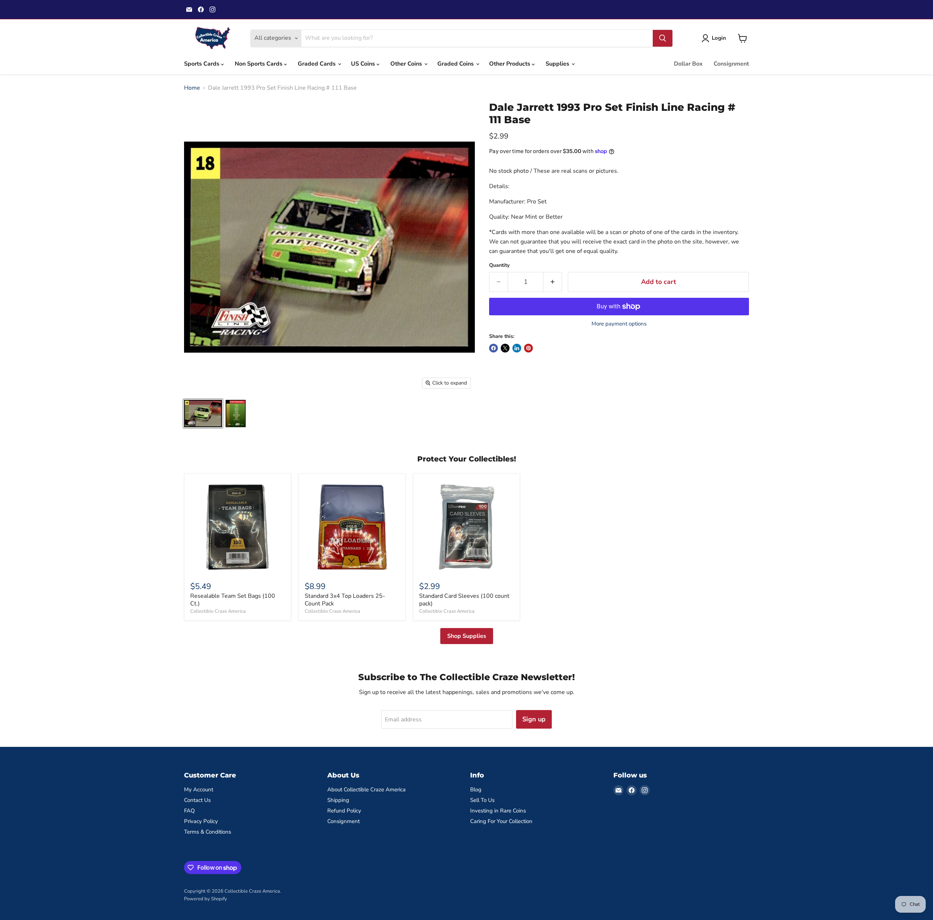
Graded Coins (456, 64)
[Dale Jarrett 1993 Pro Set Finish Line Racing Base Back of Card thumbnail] (235, 413)
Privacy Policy (201, 821)
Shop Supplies (466, 636)
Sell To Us (482, 800)
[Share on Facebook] (493, 348)
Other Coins (406, 64)
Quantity (499, 265)
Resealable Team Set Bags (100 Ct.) (232, 600)
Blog (475, 789)
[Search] (662, 38)
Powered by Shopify (205, 899)
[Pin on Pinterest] (528, 348)
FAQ (189, 810)
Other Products (510, 64)
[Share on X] (505, 348)
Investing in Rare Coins (498, 810)
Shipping (338, 800)
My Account (198, 789)
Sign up (534, 719)
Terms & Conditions (207, 831)
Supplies (558, 64)
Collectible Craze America (218, 611)
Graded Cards (317, 64)
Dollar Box (688, 64)
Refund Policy (344, 810)
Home (192, 88)
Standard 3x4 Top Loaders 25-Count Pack (345, 600)
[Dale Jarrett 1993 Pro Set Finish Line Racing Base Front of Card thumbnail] (203, 413)
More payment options (619, 324)
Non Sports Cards (259, 64)
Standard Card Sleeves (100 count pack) (464, 600)
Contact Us (197, 800)
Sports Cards (202, 64)
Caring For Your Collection (501, 821)
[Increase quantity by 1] (552, 282)
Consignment (731, 64)
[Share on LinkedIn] (516, 348)
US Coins (363, 64)
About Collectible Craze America (366, 789)
